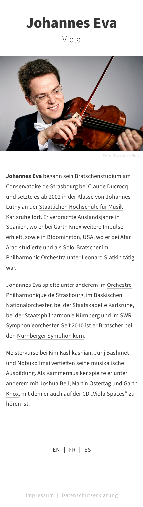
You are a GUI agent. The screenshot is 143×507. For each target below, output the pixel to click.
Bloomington (63, 237)
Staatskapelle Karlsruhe (102, 305)
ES (87, 450)
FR (72, 450)
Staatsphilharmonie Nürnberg (62, 315)
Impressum (40, 495)
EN (56, 450)
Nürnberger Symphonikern (50, 336)
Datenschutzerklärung (90, 495)
